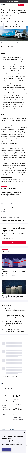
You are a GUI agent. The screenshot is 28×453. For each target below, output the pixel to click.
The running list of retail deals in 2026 (14, 272)
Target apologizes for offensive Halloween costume (15, 309)
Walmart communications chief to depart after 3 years (14, 330)
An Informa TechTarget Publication (14, 1)
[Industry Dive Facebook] (5, 389)
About (2, 398)
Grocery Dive (16, 415)
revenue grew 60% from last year (12, 170)
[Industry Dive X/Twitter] (8, 389)
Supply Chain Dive (18, 419)
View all (4, 376)
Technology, (18, 220)
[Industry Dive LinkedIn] (2, 389)
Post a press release (12, 376)
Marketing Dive (17, 417)
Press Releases (5, 411)
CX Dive (15, 412)
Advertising (16, 399)
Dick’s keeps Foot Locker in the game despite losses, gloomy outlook (14, 323)
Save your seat (6, 449)
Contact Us (4, 402)
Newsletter (4, 405)
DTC (23, 220)
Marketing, (11, 220)
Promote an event (18, 404)
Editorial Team (5, 400)
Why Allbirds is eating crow (12, 296)
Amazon (9, 42)
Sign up (20, 4)
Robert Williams (6, 18)
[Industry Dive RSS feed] (11, 389)
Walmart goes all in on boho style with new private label (14, 316)
